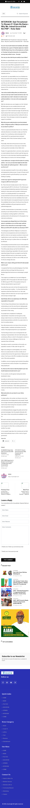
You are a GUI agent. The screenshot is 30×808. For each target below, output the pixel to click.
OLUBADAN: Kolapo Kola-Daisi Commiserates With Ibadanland (7, 451)
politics (16, 579)
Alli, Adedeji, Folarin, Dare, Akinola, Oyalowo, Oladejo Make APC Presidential (20, 582)
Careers (5, 794)
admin (7, 33)
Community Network (8, 788)
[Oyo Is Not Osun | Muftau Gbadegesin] (6, 573)
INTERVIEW (6, 713)
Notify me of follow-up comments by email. (12, 546)
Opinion (16, 570)
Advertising (6, 791)
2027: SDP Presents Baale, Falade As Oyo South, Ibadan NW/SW (20, 601)
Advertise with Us (7, 784)
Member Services (7, 781)
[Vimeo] (15, 682)
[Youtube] (24, 1)
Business (5, 738)
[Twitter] (21, 1)
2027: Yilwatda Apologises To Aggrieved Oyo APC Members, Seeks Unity (21, 592)
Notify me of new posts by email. (10, 551)
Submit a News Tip (8, 778)
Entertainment (6, 741)
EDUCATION (6, 707)
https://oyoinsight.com (13, 476)
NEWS (4, 701)
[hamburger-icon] (3, 13)
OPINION (5, 710)
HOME (4, 697)
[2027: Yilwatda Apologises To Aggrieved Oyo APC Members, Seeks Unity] (6, 592)
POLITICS (5, 704)
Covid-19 (5, 729)
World (4, 725)
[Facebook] (19, 1)
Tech (4, 735)
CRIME (4, 716)
